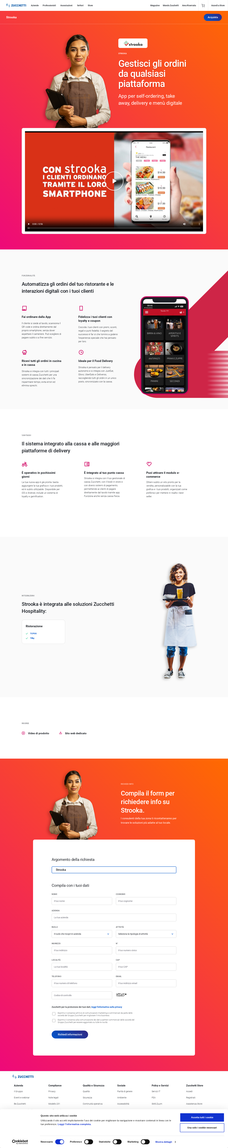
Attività (120, 927)
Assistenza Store (194, 1104)
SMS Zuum (157, 1104)
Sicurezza (87, 1097)
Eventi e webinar (22, 1097)
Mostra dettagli (163, 1142)
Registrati (190, 1097)
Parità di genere (124, 1091)
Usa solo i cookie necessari (202, 1127)
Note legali (53, 1097)
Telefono (56, 976)
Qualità (86, 1091)
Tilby (32, 638)
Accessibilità (123, 1104)
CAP (118, 960)
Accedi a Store (218, 5)
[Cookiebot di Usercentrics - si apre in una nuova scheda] (20, 1142)
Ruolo (55, 927)
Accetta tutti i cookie (202, 1117)
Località (56, 960)
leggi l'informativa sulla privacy (106, 1007)
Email (119, 976)
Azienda (56, 911)
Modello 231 (54, 1104)
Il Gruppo (18, 1091)
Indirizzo (56, 943)
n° (117, 943)
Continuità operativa (93, 1104)
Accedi (189, 1091)
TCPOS (33, 633)
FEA (154, 1097)
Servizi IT (156, 1091)
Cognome (120, 894)
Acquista (213, 17)
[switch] (88, 1141)
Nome (54, 894)
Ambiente (121, 1097)
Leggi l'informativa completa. (74, 1124)
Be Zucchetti (20, 1104)
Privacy (52, 1091)
